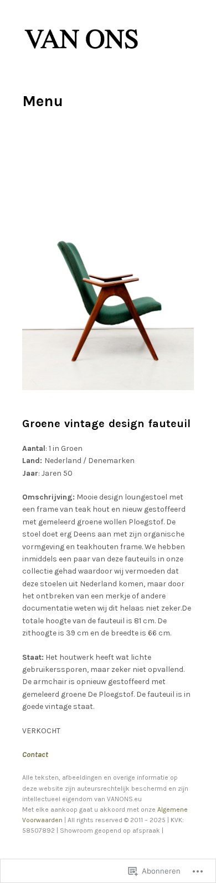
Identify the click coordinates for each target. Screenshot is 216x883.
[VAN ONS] (82, 54)
